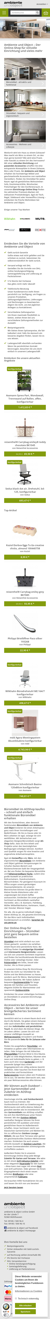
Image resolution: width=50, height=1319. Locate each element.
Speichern (25, 1312)
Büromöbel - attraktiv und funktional (18, 83)
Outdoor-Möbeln (29, 1117)
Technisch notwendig (28, 1298)
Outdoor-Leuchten (32, 1144)
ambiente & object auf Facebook (22, 1228)
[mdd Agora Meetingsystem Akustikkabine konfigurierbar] (25, 723)
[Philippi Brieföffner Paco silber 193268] (25, 624)
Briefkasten (18, 1174)
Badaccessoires (11, 1075)
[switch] (6, 1315)
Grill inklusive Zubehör (27, 1161)
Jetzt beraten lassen (13, 1187)
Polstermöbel (10, 962)
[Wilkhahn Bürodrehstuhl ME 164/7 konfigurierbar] (25, 676)
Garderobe (29, 1061)
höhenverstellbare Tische (20, 874)
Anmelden (42, 4)
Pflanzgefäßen (11, 1054)
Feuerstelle (25, 1163)
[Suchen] (37, 13)
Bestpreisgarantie (15, 1246)
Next (45, 30)
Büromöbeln (25, 860)
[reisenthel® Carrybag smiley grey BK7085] (25, 577)
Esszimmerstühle (22, 982)
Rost (39, 1166)
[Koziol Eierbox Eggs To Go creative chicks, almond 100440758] (25, 530)
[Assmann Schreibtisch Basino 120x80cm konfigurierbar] (25, 769)
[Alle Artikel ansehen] (9, 218)
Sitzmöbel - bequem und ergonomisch (18, 114)
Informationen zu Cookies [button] (28, 1291)
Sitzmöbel (9, 941)
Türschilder (32, 1046)
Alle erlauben (25, 1305)
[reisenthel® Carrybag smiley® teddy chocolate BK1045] (25, 427)
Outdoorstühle (22, 990)
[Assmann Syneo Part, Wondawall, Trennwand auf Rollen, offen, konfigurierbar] (25, 381)
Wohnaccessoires (12, 1036)
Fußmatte (22, 1176)
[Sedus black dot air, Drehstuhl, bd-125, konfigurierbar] (25, 474)
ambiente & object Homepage (21, 1230)
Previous (5, 30)
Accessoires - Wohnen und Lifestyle (18, 145)
